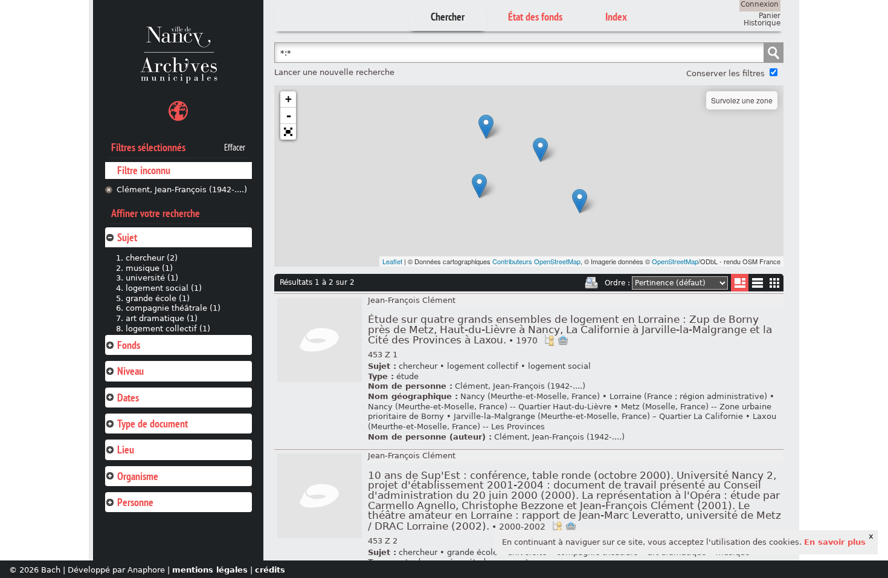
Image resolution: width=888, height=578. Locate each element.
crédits (270, 569)
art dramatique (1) (162, 318)
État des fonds (535, 17)
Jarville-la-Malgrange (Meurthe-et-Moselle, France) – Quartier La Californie (598, 416)
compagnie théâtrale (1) (173, 308)
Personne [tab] (135, 502)
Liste (739, 282)
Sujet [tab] (127, 237)
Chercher (448, 17)
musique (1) (149, 268)
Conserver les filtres (725, 73)
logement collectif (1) (168, 328)
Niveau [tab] (130, 371)
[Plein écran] (288, 132)
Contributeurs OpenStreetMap (536, 261)
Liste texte (757, 285)
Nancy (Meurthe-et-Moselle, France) (530, 396)
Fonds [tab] (128, 345)
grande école (472, 552)
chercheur (418, 366)
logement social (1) (164, 288)
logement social (559, 366)
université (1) (152, 277)
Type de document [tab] (152, 423)
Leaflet (392, 261)
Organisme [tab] (137, 476)
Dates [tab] (128, 397)
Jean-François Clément (411, 300)
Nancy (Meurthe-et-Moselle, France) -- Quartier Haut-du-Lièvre (489, 406)
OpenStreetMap (675, 261)
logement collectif (482, 366)
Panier (769, 15)
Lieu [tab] (125, 449)
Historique (762, 23)
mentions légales (210, 569)
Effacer (234, 147)
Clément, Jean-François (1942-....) (182, 189)
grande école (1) (158, 298)
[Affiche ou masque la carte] (178, 112)
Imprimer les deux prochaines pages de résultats (591, 283)
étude (407, 376)
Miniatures (774, 282)
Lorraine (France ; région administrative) (688, 396)
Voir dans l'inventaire (549, 340)
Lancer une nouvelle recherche (334, 72)
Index (616, 17)
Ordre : (617, 283)
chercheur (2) (152, 257)
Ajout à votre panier (563, 340)
